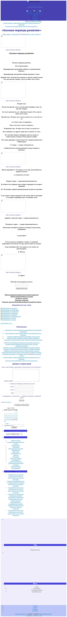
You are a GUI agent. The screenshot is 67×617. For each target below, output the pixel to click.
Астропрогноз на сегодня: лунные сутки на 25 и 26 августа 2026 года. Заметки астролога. (16, 513)
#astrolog (18, 302)
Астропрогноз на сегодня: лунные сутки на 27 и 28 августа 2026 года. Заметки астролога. (16, 490)
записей (36, 588)
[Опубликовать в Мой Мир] (9, 315)
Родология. (16, 457)
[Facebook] (30, 11)
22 (15, 417)
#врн (19, 295)
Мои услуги (16, 452)
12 (9, 416)
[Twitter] (36, 11)
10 (5, 416)
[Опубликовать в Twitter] (8, 318)
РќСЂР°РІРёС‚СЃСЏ (6, 323)
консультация (14, 351)
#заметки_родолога (8, 302)
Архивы (8, 434)
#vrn (35, 302)
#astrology (24, 302)
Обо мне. (35, 18)
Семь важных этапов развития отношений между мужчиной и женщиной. (23, 331)
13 (11, 416)
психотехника (25, 352)
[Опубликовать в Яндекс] (8, 320)
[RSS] (41, 11)
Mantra (42, 614)
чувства (25, 354)
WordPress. (48, 614)
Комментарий (8, 381)
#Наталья (8, 295)
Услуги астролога (16, 466)
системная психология (8, 354)
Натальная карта (16, 453)
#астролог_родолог (21, 298)
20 (11, 417)
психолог (36, 351)
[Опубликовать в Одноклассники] (11, 316)
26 (9, 419)
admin (8, 34)
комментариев (36, 590)
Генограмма (15, 447)
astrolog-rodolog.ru (34, 5)
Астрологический (14, 349)
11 (7, 416)
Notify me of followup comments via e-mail (23, 384)
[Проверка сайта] (35, 550)
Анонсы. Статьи (30, 34)
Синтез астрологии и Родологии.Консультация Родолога (15, 463)
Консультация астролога (15, 448)
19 (9, 417)
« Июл (7, 423)
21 (13, 417)
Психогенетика (28, 351)
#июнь (39, 302)
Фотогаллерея (16, 468)
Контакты (35, 20)
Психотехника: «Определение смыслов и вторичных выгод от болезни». (21, 23)
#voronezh (30, 302)
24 (5, 419)
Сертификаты (16, 460)
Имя (12, 386)
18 (7, 417)
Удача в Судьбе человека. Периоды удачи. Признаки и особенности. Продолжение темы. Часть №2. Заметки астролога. (23, 339)
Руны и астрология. (15, 458)
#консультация (28, 296)
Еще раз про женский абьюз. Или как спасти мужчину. (21, 26)
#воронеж (14, 295)
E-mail (12, 390)
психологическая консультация (11, 352)
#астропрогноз (18, 296)
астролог (6, 349)
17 (5, 417)
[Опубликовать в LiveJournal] (9, 313)
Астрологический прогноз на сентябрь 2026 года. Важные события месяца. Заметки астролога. (15, 483)
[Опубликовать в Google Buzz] (10, 310)
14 (13, 416)
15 (15, 416)
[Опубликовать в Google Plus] (9, 311)
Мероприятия (16, 450)
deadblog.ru (9, 402)
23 (17, 417)
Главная (35, 15)
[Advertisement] (35, 532)
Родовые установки (35, 352)
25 (7, 419)
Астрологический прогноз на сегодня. (15, 443)
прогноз (21, 351)
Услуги (35, 16)
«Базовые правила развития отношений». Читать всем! (23, 336)
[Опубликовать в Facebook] (9, 308)
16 (17, 416)
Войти (37, 587)
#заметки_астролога (21, 300)
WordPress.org (36, 591)
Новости (38, 34)
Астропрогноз (16, 445)
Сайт (12, 393)
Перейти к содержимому (33, 13)
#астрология (25, 295)
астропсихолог (24, 349)
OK (14, 427)
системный (19, 354)
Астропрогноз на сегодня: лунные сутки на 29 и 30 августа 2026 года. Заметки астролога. (16, 477)
